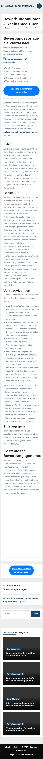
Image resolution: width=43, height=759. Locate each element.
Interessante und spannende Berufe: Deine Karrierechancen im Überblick (21, 705)
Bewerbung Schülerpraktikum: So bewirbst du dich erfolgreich (21, 655)
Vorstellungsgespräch (15, 674)
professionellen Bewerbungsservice (18, 132)
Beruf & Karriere (13, 699)
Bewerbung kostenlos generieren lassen (21, 570)
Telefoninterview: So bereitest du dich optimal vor (21, 729)
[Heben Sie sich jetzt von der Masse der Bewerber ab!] (21, 600)
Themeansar (21, 750)
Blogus (33, 747)
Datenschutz (27, 755)
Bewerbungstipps (13, 649)
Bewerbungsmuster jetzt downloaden (21, 90)
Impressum (15, 755)
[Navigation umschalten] (2, 6)
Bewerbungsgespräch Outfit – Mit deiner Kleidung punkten (21, 679)
